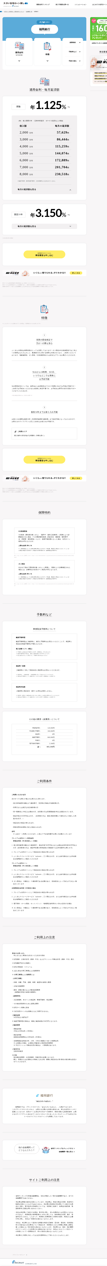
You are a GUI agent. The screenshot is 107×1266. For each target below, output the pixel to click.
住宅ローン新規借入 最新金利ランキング (14, 11)
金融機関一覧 (29, 11)
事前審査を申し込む (44, 254)
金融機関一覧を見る (66, 1151)
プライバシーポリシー (19, 1255)
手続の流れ (73, 61)
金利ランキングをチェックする (62, 1148)
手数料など (73, 51)
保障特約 (73, 42)
